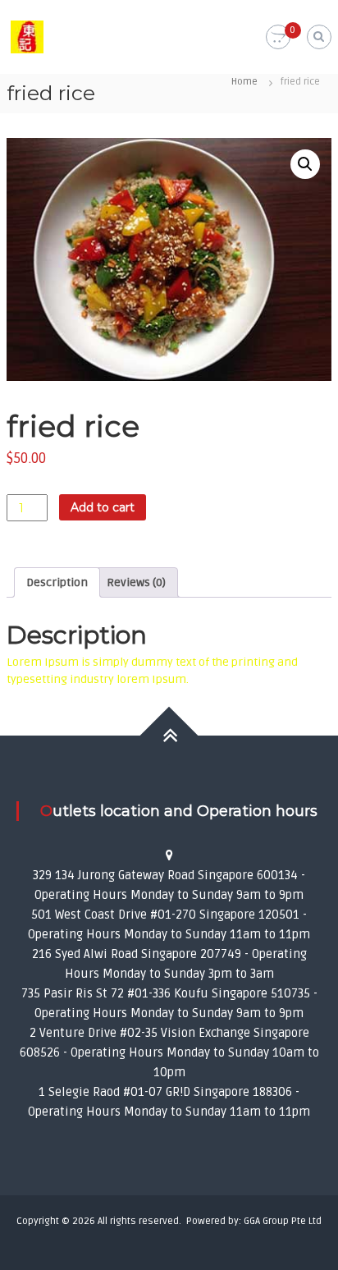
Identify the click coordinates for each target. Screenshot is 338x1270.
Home (244, 82)
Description (57, 582)
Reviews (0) (136, 582)
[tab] (57, 582)
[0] (278, 37)
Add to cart (103, 507)
